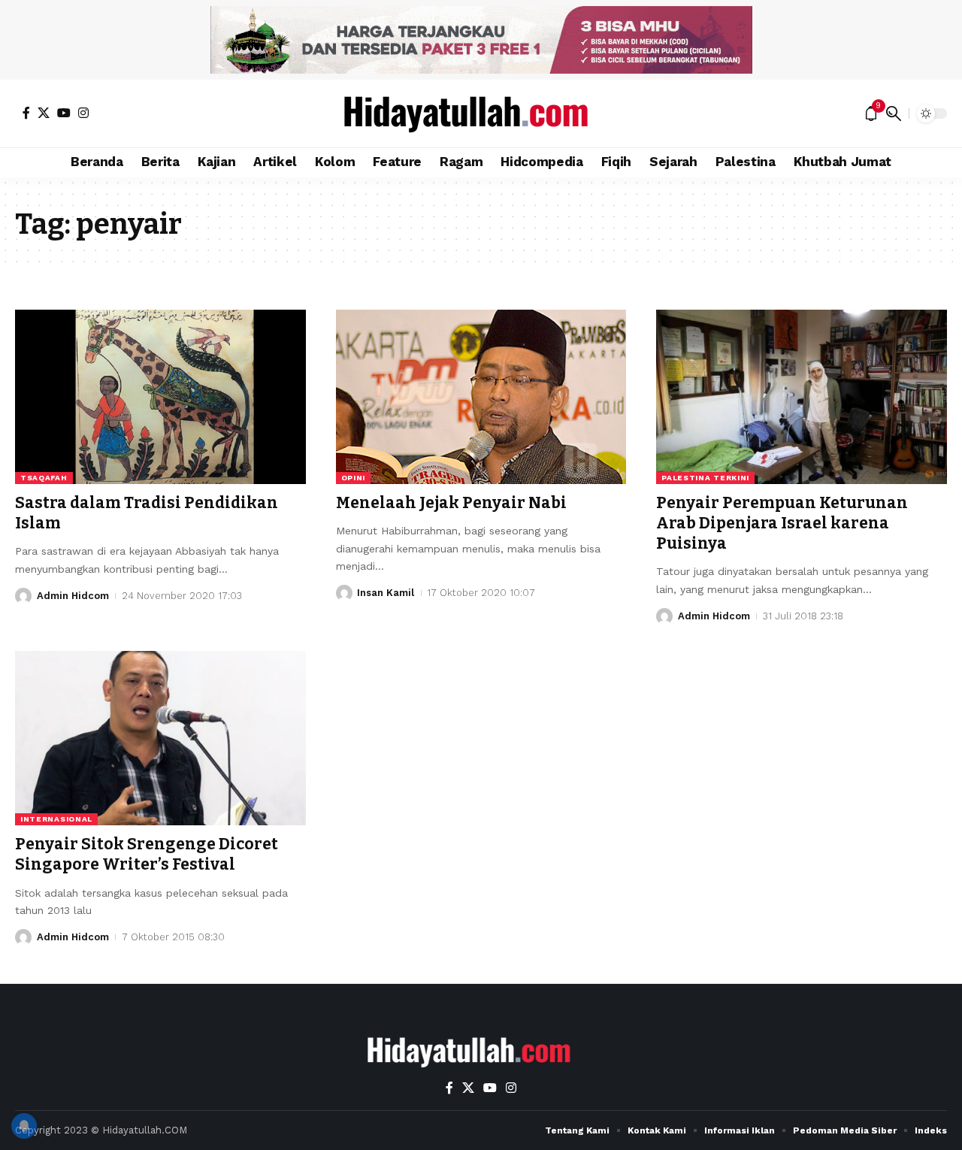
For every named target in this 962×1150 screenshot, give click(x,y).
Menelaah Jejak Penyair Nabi (451, 503)
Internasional (56, 819)
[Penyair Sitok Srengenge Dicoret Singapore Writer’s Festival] (160, 738)
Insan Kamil (385, 592)
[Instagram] (83, 113)
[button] (893, 113)
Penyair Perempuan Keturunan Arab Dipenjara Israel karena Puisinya (782, 523)
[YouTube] (63, 113)
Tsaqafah (44, 478)
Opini (353, 478)
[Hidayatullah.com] (480, 113)
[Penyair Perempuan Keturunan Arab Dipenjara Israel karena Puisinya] (801, 397)
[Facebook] (26, 113)
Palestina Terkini (705, 478)
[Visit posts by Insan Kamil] (344, 593)
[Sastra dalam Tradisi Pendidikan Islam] (160, 397)
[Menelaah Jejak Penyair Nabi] (481, 397)
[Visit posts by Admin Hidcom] (23, 596)
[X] (43, 113)
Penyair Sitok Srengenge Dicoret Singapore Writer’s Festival (146, 854)
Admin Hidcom (73, 595)
